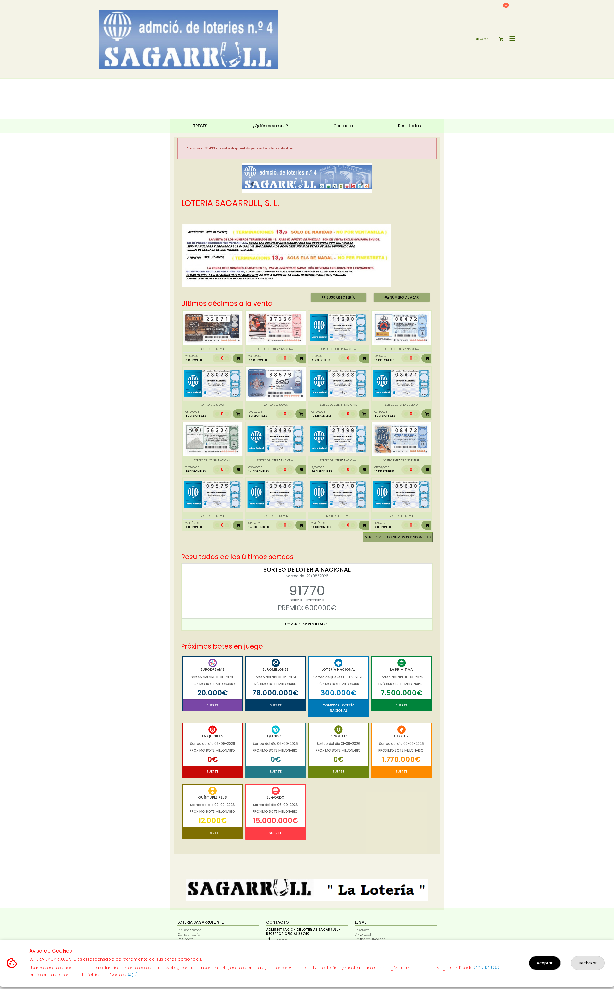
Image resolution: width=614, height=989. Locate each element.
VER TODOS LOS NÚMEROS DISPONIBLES (398, 537)
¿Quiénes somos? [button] (270, 126)
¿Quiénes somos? (190, 930)
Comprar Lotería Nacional (338, 708)
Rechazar (588, 963)
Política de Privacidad (370, 939)
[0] (503, 39)
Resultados (185, 939)
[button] (252, 184)
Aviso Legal (363, 934)
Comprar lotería (189, 934)
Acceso (487, 39)
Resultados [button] (409, 126)
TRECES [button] (200, 126)
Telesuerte (362, 930)
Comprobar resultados (307, 624)
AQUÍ (132, 975)
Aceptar (545, 963)
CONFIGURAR (486, 968)
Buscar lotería (340, 297)
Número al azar (404, 297)
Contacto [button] (343, 126)
